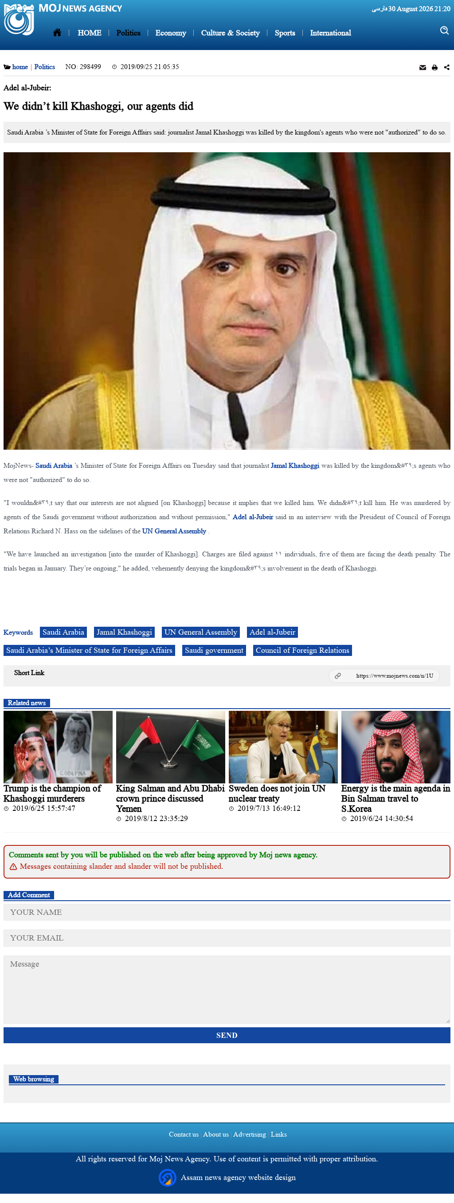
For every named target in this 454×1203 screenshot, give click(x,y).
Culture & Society (229, 32)
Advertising (250, 1134)
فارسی (379, 8)
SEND (227, 1035)
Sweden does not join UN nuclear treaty (277, 793)
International (329, 32)
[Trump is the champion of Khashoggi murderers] (58, 747)
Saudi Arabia (53, 465)
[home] (57, 32)
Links (278, 1134)
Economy (169, 32)
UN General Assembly (174, 531)
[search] (444, 30)
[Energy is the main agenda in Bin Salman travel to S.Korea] (395, 747)
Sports (284, 32)
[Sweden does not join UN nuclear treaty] (283, 747)
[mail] (422, 68)
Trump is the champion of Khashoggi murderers (52, 793)
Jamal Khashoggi (295, 465)
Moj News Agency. (181, 1158)
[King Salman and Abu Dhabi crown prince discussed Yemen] (170, 747)
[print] (434, 68)
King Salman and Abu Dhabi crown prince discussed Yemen (170, 798)
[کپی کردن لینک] (384, 676)
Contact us (183, 1134)
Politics (127, 32)
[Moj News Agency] (19, 19)
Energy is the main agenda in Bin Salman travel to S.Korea (395, 798)
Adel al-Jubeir (253, 517)
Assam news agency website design (238, 1177)
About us (216, 1134)
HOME (90, 32)
